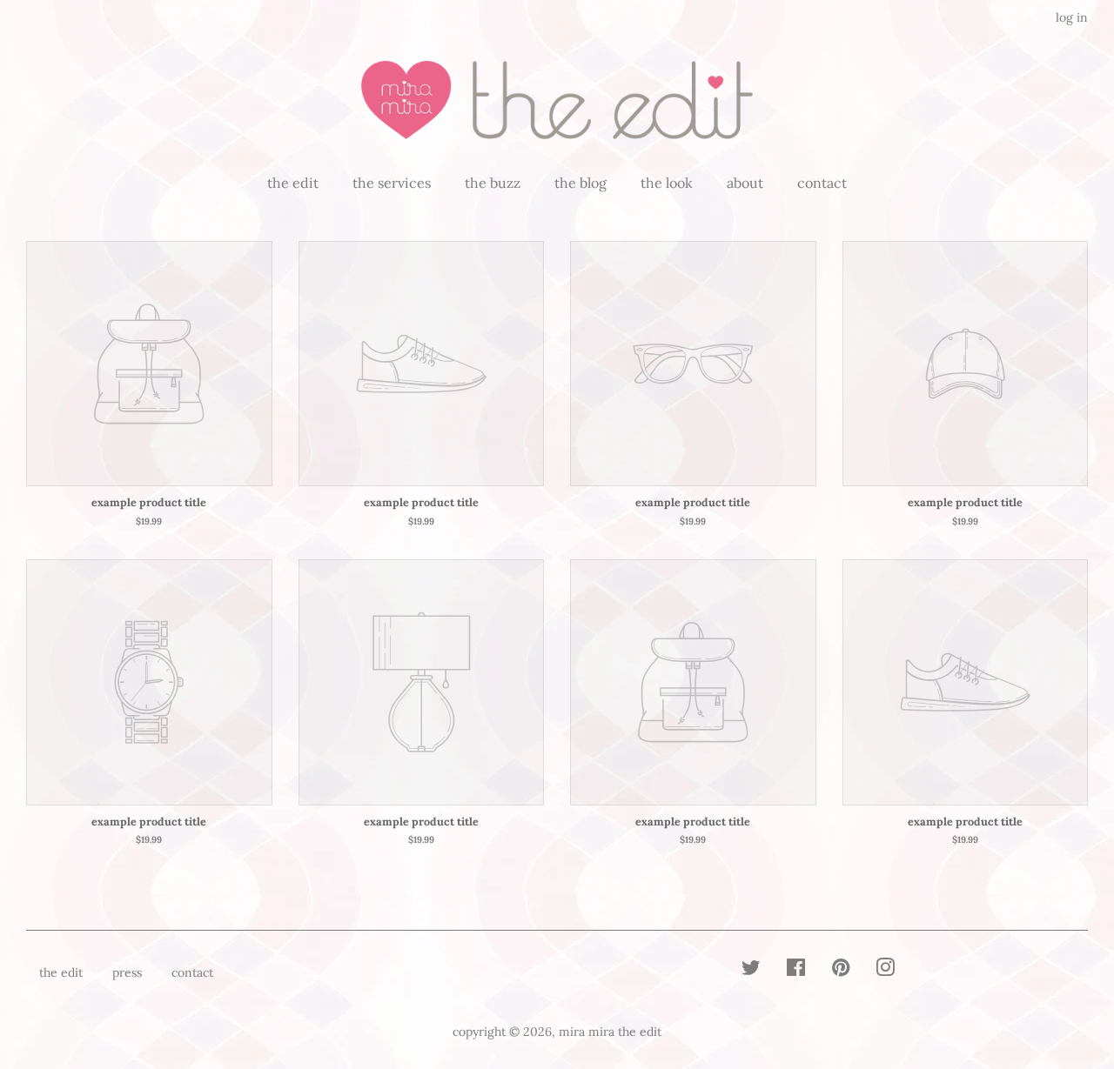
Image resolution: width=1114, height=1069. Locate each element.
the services (391, 182)
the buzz (492, 182)
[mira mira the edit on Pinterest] (840, 971)
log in (1072, 17)
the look (667, 182)
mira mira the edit (610, 1031)
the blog (580, 182)
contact (822, 182)
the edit (293, 182)
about (745, 182)
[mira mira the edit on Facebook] (796, 971)
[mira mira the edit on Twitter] (751, 971)
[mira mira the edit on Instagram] (885, 971)
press (127, 972)
